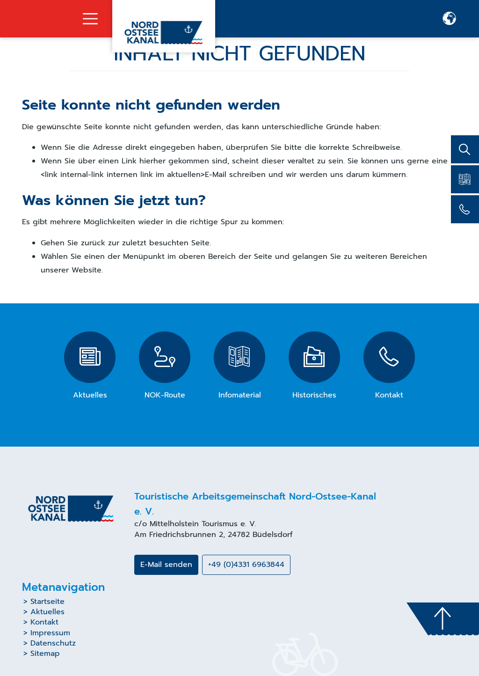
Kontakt (44, 622)
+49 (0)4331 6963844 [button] (246, 564)
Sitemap (45, 653)
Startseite (47, 601)
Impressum (50, 633)
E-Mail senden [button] (166, 564)
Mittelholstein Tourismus (194, 523)
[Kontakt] (465, 209)
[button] (449, 18)
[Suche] (465, 149)
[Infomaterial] (465, 179)
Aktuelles (47, 611)
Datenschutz (53, 643)
